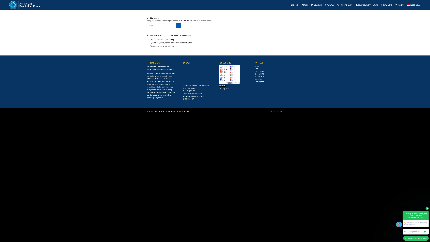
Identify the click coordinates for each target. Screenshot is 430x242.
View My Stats (224, 89)
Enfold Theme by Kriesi (182, 111)
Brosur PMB (259, 74)
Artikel (257, 66)
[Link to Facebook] (277, 111)
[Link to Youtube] (281, 111)
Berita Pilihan (259, 71)
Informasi (258, 79)
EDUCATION (259, 77)
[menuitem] (294, 5)
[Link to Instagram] (271, 111)
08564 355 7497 (189, 99)
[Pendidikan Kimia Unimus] (25, 5)
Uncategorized (260, 82)
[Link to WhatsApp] (274, 111)
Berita (257, 69)
